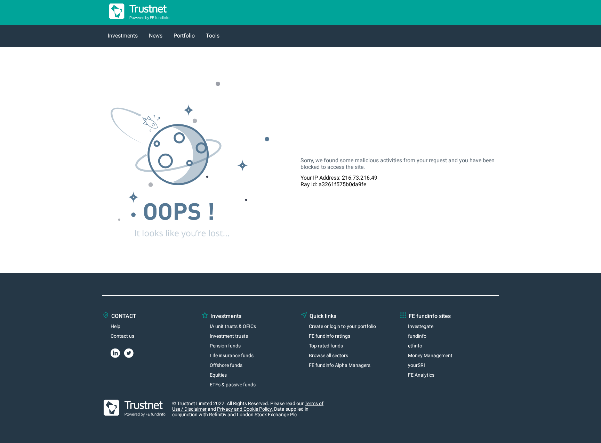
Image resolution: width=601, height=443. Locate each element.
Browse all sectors (328, 355)
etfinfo (415, 345)
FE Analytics (421, 375)
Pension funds (225, 345)
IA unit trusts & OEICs (233, 326)
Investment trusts (229, 336)
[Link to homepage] (136, 21)
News (155, 35)
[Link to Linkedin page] (117, 351)
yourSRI (416, 365)
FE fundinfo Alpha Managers (339, 365)
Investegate (420, 326)
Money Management (430, 355)
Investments (123, 35)
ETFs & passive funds (233, 384)
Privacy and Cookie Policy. (245, 409)
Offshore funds (226, 365)
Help (115, 326)
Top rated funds (326, 345)
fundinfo (417, 336)
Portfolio (184, 35)
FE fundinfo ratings (329, 336)
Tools (212, 35)
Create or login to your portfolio (342, 326)
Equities (218, 375)
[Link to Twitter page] (131, 351)
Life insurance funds (232, 355)
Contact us (122, 336)
